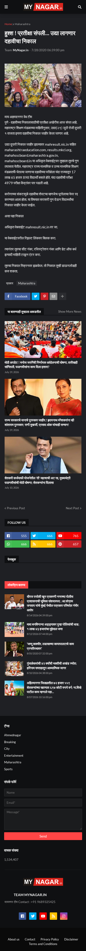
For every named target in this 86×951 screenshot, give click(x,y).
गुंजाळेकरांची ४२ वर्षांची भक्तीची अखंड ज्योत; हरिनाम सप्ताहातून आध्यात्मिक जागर (52, 665)
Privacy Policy (50, 939)
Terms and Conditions (43, 944)
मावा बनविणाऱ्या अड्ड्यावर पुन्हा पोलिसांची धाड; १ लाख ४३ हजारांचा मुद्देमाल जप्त (53, 626)
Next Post (72, 508)
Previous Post (16, 508)
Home (8, 24)
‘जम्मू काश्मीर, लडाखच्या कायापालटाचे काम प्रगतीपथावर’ (50, 646)
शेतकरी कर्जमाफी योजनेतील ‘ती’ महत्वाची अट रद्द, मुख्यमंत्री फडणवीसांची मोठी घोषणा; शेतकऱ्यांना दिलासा (37, 480)
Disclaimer (71, 939)
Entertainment (13, 755)
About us (13, 939)
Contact (30, 939)
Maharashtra (22, 24)
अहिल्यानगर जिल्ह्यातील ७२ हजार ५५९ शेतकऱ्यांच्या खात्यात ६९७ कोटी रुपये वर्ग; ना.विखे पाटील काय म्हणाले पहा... (54, 687)
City (7, 748)
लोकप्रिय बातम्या (16, 585)
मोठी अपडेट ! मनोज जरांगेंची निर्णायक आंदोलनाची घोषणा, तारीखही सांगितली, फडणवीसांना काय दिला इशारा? (41, 364)
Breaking (10, 742)
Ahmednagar (12, 735)
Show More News (69, 311)
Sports (8, 769)
